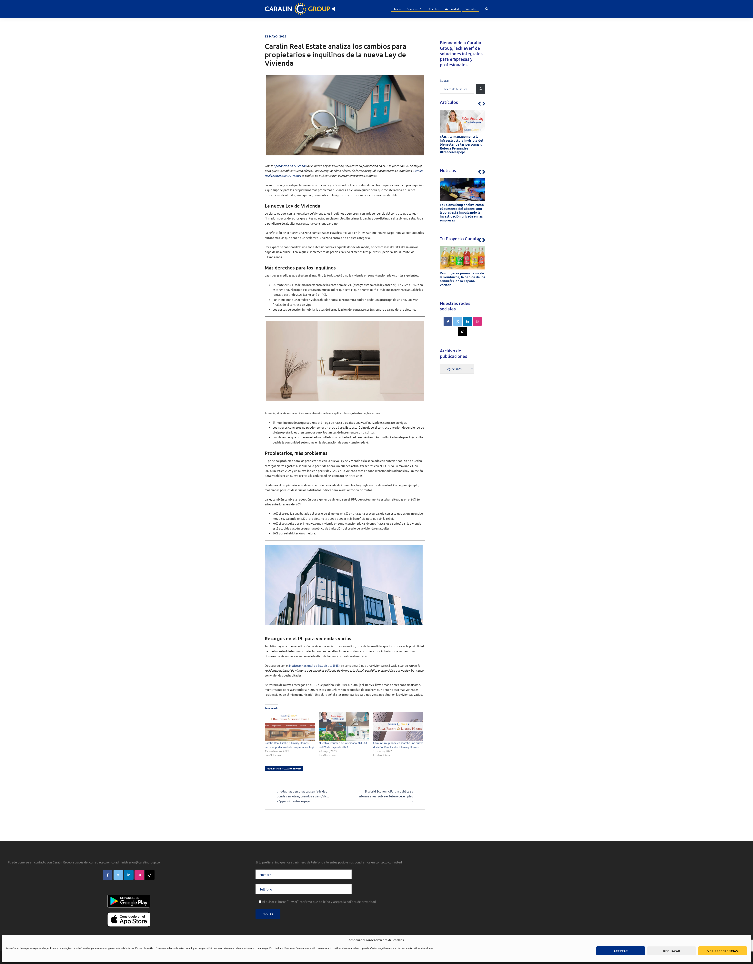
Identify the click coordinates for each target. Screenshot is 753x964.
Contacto (470, 9)
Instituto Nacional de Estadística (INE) (314, 665)
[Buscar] (480, 89)
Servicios (412, 9)
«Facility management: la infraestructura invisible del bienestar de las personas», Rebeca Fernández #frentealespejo (461, 144)
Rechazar (671, 951)
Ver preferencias (722, 951)
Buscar (444, 80)
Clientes (434, 9)
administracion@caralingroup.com (139, 862)
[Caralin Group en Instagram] (477, 321)
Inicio (397, 9)
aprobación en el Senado (290, 166)
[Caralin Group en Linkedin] (467, 321)
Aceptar (621, 951)
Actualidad (452, 9)
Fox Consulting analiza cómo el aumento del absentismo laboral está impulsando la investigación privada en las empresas (462, 212)
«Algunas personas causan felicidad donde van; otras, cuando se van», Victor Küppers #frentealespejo (304, 796)
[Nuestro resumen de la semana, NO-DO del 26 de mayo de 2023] (344, 726)
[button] (486, 9)
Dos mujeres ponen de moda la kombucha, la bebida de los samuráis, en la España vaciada (462, 279)
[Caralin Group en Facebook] (448, 321)
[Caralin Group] (300, 8)
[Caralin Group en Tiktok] (462, 331)
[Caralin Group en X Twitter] (457, 321)
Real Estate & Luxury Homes (284, 768)
